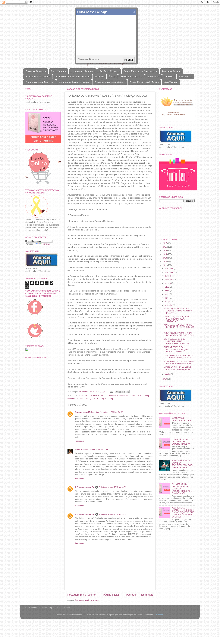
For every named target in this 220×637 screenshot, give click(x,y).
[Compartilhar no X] (122, 391)
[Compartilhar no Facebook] (125, 391)
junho (167, 291)
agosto (168, 283)
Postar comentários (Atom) (86, 600)
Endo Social (185, 76)
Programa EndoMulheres (39, 82)
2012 (165, 262)
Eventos (99, 76)
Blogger (159, 615)
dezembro (169, 269)
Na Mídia (169, 76)
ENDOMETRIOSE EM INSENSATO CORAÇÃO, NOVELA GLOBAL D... (176, 349)
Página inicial (111, 594)
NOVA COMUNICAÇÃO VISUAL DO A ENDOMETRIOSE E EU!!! (179, 334)
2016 (165, 247)
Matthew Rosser (171, 71)
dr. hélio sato (122, 396)
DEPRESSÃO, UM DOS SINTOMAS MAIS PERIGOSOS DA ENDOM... (177, 341)
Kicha (77, 450)
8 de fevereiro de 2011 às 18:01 (112, 487)
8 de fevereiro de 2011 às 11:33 (94, 450)
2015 (165, 251)
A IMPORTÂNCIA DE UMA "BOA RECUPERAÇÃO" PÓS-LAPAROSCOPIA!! (182, 464)
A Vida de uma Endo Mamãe (110, 82)
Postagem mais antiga (139, 594)
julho (167, 287)
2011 (165, 265)
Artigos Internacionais (37, 76)
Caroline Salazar (36, 71)
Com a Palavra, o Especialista (140, 71)
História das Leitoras (82, 71)
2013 (165, 258)
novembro (169, 272)
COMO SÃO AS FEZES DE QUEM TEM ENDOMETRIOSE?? (182, 441)
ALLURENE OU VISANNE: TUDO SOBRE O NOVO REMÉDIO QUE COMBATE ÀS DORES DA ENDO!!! (183, 512)
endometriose (135, 396)
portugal (102, 399)
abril (167, 298)
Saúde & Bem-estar (131, 76)
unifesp (110, 399)
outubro (168, 276)
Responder (79, 441)
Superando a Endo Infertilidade (72, 76)
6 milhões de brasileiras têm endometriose (97, 396)
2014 (165, 254)
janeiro (168, 374)
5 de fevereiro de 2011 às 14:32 (109, 412)
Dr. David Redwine (109, 71)
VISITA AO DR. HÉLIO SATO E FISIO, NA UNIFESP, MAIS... (178, 368)
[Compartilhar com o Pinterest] (128, 391)
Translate (46, 244)
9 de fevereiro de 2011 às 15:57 (112, 514)
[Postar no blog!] (119, 391)
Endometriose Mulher (85, 412)
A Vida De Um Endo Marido (144, 82)
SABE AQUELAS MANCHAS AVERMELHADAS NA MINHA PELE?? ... (178, 311)
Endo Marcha (58, 71)
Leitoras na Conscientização (74, 82)
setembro (169, 279)
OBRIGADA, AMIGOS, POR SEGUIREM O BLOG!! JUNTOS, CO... (176, 319)
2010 (165, 379)
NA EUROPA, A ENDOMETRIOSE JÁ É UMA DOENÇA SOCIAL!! (179, 356)
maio (167, 294)
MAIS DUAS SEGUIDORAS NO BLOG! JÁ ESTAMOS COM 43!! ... (179, 327)
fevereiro (169, 305)
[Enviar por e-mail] (116, 391)
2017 (165, 243)
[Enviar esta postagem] (111, 391)
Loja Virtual (170, 82)
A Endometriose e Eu (84, 487)
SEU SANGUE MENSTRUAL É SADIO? (182, 419)
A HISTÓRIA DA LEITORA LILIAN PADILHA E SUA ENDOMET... (179, 362)
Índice (112, 76)
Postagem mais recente (81, 594)
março (168, 302)
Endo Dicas (153, 76)
